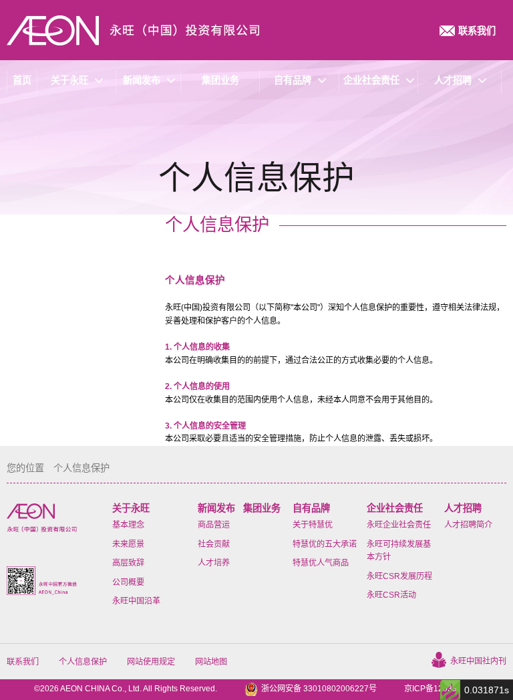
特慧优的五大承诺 (325, 544)
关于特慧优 (313, 525)
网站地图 (211, 662)
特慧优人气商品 (321, 563)
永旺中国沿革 (136, 601)
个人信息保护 (83, 662)
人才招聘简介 (468, 525)
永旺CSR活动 (391, 595)
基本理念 (128, 525)
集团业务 (262, 508)
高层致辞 (128, 563)
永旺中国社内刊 (478, 661)
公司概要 (128, 582)
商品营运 (214, 525)
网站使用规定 (151, 662)
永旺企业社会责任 (399, 525)
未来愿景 (128, 544)
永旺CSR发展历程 (399, 576)
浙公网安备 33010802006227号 (319, 688)
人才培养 (214, 563)
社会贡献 (214, 544)
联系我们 (23, 662)
